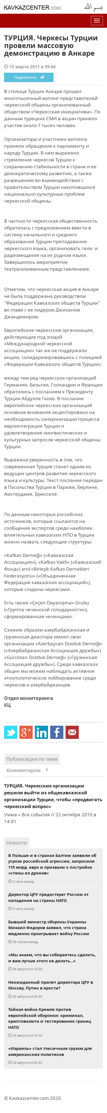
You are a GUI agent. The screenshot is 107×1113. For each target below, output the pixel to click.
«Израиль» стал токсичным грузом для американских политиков (50, 1055)
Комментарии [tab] (27, 770)
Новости (16, 843)
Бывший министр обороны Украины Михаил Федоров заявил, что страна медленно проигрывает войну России (48, 931)
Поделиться (27, 77)
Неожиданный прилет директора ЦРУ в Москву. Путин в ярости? (50, 989)
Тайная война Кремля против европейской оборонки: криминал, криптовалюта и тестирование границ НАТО (49, 1022)
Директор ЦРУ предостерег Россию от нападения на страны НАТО (48, 901)
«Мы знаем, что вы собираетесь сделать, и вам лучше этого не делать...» (52, 961)
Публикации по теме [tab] (32, 759)
